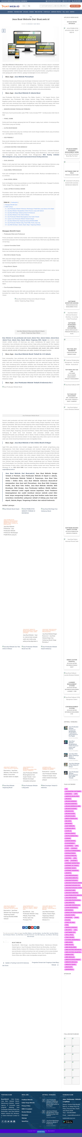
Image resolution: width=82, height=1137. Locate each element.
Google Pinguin (71, 855)
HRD (75, 858)
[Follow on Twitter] (46, 6)
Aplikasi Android (71, 803)
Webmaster (69, 954)
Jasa (30, 16)
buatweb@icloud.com (69, 1118)
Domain (31, 11)
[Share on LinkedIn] (35, 927)
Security (69, 929)
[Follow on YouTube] (64, 6)
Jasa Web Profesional (29, 934)
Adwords (69, 793)
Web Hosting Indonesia (73, 949)
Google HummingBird (73, 850)
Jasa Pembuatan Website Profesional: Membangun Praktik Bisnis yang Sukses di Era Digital (73, 731)
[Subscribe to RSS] (58, 6)
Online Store (70, 915)
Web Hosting (39, 11)
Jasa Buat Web (45, 933)
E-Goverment (70, 843)
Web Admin (69, 942)
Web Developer (30, 936)
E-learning (69, 845)
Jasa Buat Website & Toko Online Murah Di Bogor (33, 443)
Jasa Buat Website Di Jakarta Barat (27, 93)
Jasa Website (49, 934)
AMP (75, 793)
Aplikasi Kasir (70, 813)
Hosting (68, 858)
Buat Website (70, 826)
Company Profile (56, 11)
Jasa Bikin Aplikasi (71, 875)
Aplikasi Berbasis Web (73, 806)
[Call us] (52, 6)
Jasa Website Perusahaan (24, 77)
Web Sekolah (70, 957)
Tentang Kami (18, 11)
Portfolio (47, 11)
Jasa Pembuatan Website (9, 934)
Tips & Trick (69, 934)
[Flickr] (67, 6)
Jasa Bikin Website (27, 933)
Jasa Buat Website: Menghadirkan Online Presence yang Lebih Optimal (73, 744)
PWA (67, 925)
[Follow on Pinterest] (55, 6)
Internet (74, 860)
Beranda (10, 11)
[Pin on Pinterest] (32, 927)
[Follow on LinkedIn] (61, 6)
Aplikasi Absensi (71, 801)
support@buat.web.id (8, 469)
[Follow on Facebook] (41, 6)
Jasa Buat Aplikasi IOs (73, 885)
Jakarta (68, 873)
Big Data (68, 821)
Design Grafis (70, 833)
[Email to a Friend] (29, 927)
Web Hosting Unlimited (73, 952)
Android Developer (72, 796)
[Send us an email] (49, 6)
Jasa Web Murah (19, 934)
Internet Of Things (72, 865)
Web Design (55, 934)
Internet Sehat (71, 868)
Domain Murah (70, 840)
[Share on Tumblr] (38, 927)
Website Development (73, 959)
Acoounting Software (73, 791)
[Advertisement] (72, 1005)
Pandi (76, 917)
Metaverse (69, 910)
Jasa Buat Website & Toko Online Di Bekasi (74, 765)
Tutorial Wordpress (73, 939)
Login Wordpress (72, 907)
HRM (67, 860)
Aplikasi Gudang (71, 808)
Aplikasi (25, 11)
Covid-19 (68, 831)
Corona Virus (70, 828)
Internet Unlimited (72, 870)
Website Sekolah (71, 962)
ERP (77, 845)
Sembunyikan (14, 202)
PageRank (69, 917)
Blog (67, 11)
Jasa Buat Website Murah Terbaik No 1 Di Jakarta (33, 354)
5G (66, 788)
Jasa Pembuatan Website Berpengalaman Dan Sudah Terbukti (73, 775)
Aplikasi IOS (69, 811)
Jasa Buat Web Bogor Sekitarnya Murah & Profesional (74, 756)
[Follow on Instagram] (44, 6)
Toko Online (70, 937)
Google (74, 848)
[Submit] (29, 6)
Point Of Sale (70, 922)
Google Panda (70, 853)
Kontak (72, 11)
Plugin (68, 920)
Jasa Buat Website (53, 933)
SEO (75, 929)
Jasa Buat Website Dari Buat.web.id (19, 473)
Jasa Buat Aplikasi (36, 933)
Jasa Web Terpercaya (40, 934)
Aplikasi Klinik (70, 816)
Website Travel (71, 964)
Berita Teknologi (71, 818)
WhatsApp (69, 967)
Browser (69, 823)
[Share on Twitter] (26, 927)
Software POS (70, 932)
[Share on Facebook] (23, 927)
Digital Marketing (72, 835)
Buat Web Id (37, 23)
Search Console (71, 927)
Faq (64, 11)
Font (67, 848)
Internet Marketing (72, 863)
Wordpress (69, 969)
